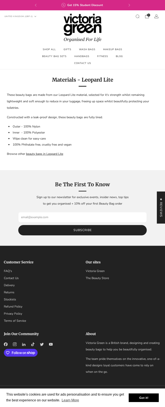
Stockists (10, 299)
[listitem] (82, 5)
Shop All (49, 49)
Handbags (81, 56)
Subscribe (82, 230)
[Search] (137, 16)
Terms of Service (15, 321)
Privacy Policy (13, 314)
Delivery (9, 285)
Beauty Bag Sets (54, 56)
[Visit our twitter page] (41, 344)
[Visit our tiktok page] (32, 344)
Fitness (102, 56)
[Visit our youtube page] (50, 344)
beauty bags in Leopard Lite (44, 154)
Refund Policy (13, 306)
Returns (9, 292)
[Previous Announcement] (35, 5)
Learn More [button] (70, 400)
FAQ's (8, 271)
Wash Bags (87, 49)
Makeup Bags (112, 49)
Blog (119, 56)
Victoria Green (95, 271)
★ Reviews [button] (161, 207)
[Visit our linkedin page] (23, 344)
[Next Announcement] (129, 5)
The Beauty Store (97, 278)
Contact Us (82, 63)
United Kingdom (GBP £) (19, 16)
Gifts (67, 49)
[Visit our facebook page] (5, 344)
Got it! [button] (143, 397)
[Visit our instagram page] (14, 344)
